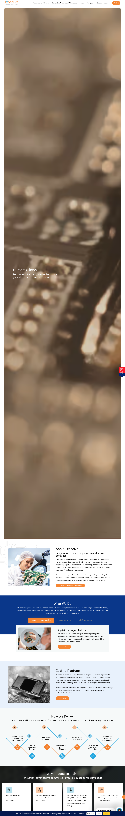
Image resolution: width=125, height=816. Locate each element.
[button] (70, 585)
